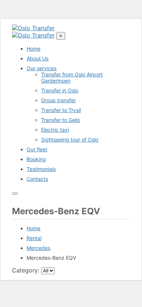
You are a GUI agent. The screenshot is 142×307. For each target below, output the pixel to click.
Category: (25, 270)
